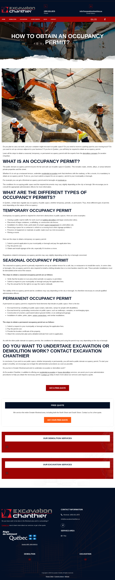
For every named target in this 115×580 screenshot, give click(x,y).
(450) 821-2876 (49, 11)
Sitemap (67, 576)
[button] (7, 447)
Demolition (12, 19)
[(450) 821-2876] (45, 6)
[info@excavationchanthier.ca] (91, 6)
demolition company (90, 153)
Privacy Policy (50, 576)
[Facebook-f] (105, 19)
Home (3, 19)
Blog (45, 19)
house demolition (64, 372)
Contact (53, 19)
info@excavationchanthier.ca (91, 11)
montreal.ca (62, 180)
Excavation (23, 19)
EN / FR (94, 19)
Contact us (45, 375)
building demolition (49, 220)
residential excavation (50, 173)
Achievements (35, 19)
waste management (51, 225)
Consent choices (59, 576)
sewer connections (39, 315)
